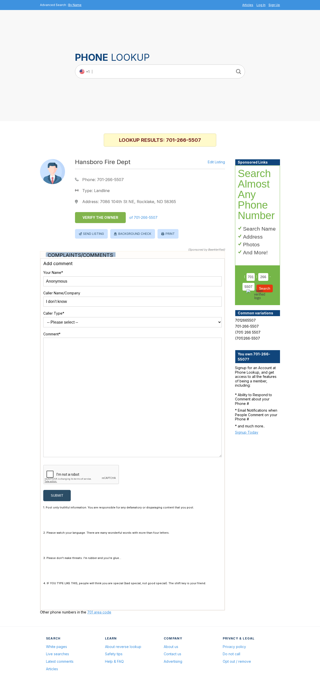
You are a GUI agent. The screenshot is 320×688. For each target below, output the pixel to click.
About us (171, 646)
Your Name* (53, 272)
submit (57, 495)
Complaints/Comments (80, 255)
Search (264, 288)
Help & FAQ (114, 661)
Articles (247, 5)
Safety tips (113, 654)
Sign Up (274, 5)
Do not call (231, 654)
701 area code (99, 612)
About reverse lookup (123, 646)
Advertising (173, 661)
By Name (75, 5)
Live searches (57, 654)
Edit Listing (216, 162)
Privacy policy (234, 646)
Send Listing (93, 234)
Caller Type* (53, 313)
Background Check (134, 234)
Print (170, 234)
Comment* (51, 334)
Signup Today (246, 432)
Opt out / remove (237, 661)
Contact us (172, 654)
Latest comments (60, 661)
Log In (261, 5)
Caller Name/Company (61, 293)
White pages (56, 646)
